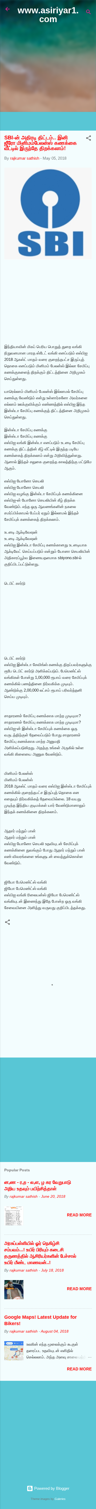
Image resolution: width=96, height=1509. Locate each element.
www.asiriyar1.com (48, 14)
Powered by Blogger (51, 1488)
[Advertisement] (48, 78)
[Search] (88, 13)
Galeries (60, 1498)
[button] (88, 139)
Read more (79, 1215)
